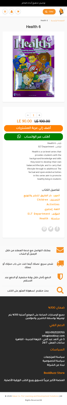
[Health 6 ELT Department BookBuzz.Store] (33, 66)
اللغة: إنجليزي (52, 209)
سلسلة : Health (50, 219)
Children (42, 200)
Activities (53, 205)
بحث (51, 12)
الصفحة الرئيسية (58, 21)
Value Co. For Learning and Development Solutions (35, 396)
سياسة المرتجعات (54, 357)
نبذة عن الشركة (56, 365)
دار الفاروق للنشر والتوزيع (38, 196)
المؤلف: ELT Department (44, 214)
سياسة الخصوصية (54, 361)
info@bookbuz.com (53, 336)
